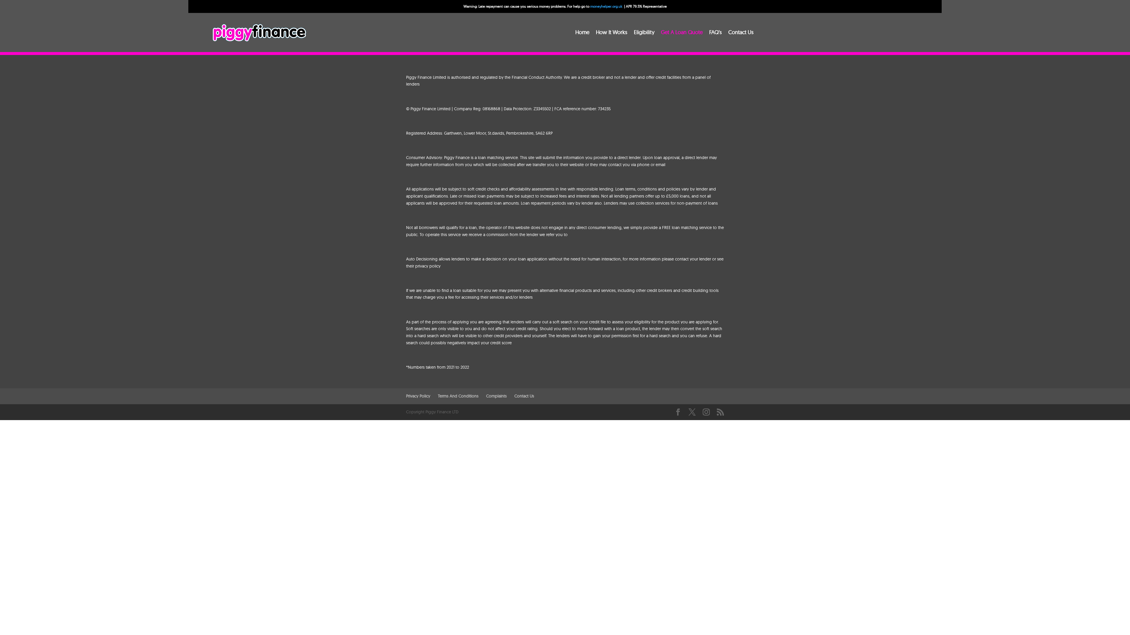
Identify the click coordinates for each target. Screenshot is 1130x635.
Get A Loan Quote (682, 33)
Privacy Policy (418, 396)
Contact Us (741, 33)
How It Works (611, 33)
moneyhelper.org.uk (606, 6)
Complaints (496, 396)
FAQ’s (715, 33)
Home (582, 33)
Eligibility (644, 33)
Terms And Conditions (458, 396)
